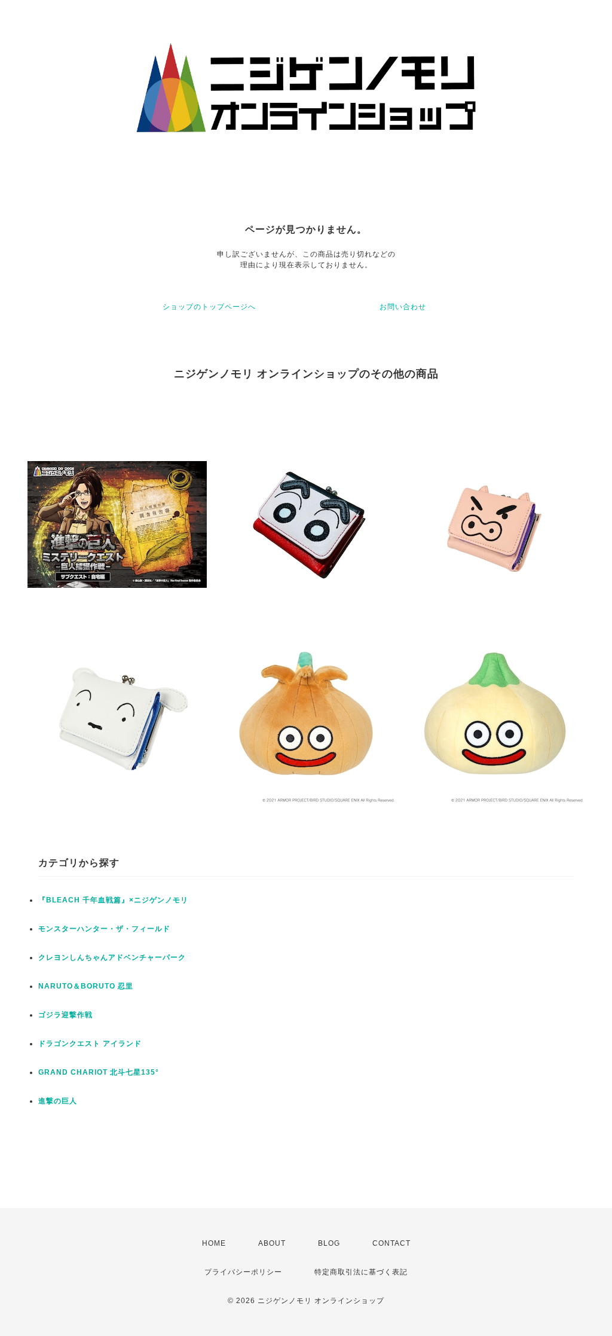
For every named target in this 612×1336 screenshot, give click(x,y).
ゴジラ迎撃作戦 (65, 1015)
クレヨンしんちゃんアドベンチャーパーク (112, 957)
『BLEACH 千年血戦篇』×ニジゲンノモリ (113, 900)
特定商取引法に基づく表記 (361, 1272)
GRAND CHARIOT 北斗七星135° (98, 1072)
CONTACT (391, 1243)
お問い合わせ (403, 307)
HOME (214, 1243)
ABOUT (272, 1243)
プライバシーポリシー (243, 1272)
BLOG (329, 1243)
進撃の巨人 (57, 1101)
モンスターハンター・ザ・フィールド (104, 929)
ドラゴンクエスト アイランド (90, 1043)
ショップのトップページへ (209, 307)
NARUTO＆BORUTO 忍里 (85, 986)
